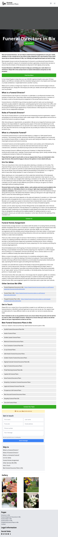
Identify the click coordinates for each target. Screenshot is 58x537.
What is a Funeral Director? (10, 450)
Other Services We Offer (10, 463)
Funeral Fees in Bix (6, 519)
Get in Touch (6, 465)
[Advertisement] (29, 18)
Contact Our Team (29, 407)
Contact (3, 524)
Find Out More (29, 75)
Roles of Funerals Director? (10, 452)
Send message (23, 440)
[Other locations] (50, 3)
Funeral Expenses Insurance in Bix (11, 517)
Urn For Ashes (7, 458)
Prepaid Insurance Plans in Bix (9, 522)
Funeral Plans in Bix (6, 520)
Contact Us (29, 218)
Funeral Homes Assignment (11, 460)
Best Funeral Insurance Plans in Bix (13, 468)
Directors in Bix (5, 515)
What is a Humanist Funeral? (11, 455)
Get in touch (29, 43)
